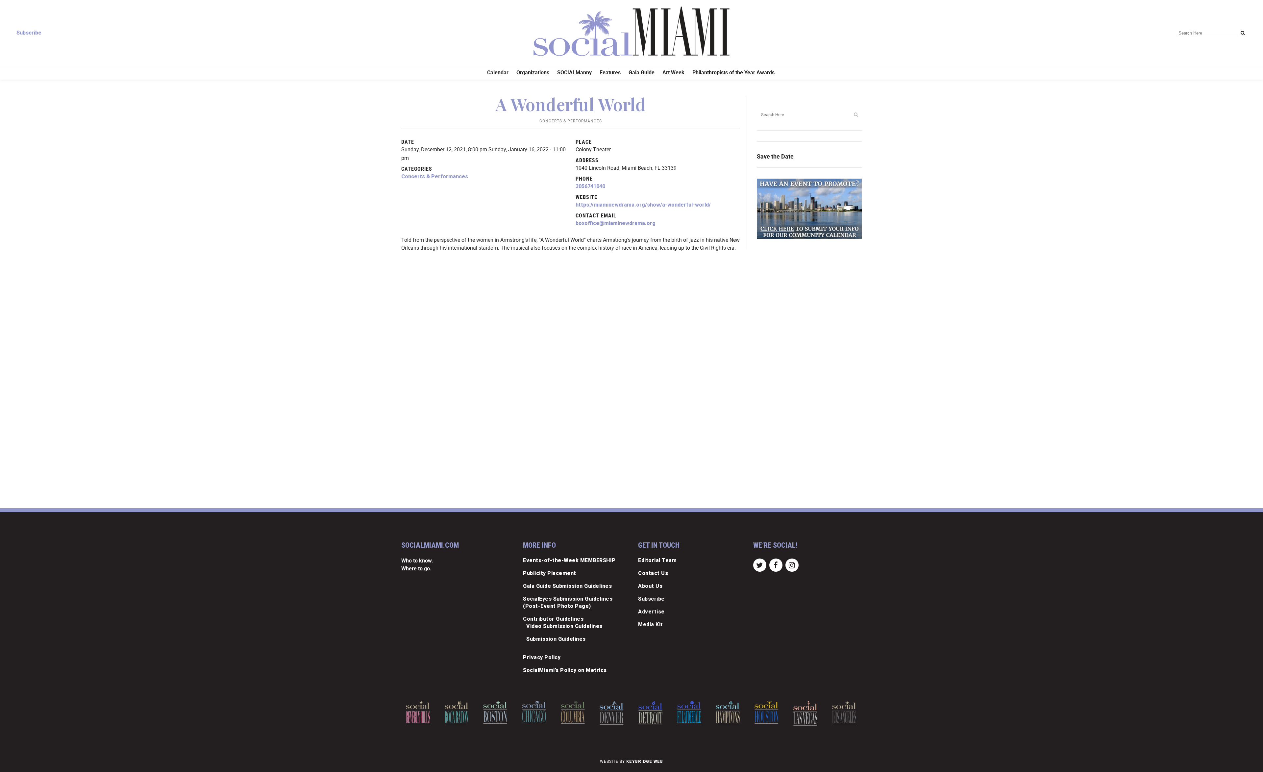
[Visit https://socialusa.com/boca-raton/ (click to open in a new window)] (418, 712)
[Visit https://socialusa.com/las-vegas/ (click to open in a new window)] (767, 713)
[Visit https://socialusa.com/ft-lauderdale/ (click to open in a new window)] (650, 712)
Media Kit (650, 624)
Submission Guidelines (556, 639)
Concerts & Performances (570, 121)
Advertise (651, 612)
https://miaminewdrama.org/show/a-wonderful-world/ (643, 205)
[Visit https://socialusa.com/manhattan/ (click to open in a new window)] (844, 713)
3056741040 (590, 186)
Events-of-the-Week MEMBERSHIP (569, 560)
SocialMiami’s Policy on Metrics (565, 670)
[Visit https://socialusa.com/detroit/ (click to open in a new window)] (612, 713)
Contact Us (653, 573)
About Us (650, 586)
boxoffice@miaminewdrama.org (616, 223)
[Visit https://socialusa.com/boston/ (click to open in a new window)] (457, 712)
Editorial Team (657, 560)
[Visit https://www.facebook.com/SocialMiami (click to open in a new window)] (776, 564)
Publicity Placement (549, 573)
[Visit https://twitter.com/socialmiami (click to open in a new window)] (760, 564)
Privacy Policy (541, 657)
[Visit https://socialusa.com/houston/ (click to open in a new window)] (728, 712)
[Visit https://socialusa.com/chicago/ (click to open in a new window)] (495, 712)
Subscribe (28, 33)
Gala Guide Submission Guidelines (567, 586)
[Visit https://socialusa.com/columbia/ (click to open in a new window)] (534, 712)
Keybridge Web (644, 761)
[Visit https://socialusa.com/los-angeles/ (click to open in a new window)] (805, 712)
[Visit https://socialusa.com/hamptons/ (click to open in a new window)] (689, 712)
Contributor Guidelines (553, 619)
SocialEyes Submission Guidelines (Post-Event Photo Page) (567, 602)
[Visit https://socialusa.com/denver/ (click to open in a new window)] (573, 713)
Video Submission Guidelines (564, 626)
